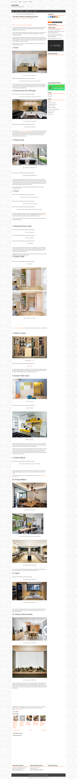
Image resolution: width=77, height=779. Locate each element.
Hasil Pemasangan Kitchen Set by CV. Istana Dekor (42, 724)
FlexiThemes (33, 777)
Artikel (17, 11)
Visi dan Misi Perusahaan (52, 104)
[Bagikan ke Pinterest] (17, 711)
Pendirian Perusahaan (52, 102)
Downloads (21, 11)
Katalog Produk (50, 112)
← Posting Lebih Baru (16, 730)
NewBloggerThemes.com (45, 777)
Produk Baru (27, 11)
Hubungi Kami (25, 1)
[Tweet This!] (16, 709)
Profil (16, 1)
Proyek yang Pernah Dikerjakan (53, 109)
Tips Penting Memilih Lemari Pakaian (54, 38)
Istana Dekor (15, 5)
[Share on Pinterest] (19, 709)
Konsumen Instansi (51, 110)
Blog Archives (59, 22)
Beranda (30, 730)
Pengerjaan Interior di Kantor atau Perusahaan (28, 723)
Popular (50, 22)
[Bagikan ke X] (15, 711)
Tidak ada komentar (31, 18)
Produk (20, 1)
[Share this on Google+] (17, 709)
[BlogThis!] (14, 711)
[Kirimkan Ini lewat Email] (13, 711)
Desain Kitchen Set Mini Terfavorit (54, 29)
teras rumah (44, 214)
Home (12, 1)
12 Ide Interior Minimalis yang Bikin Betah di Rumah (25, 16)
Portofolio (31, 1)
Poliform (30, 366)
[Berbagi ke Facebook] (16, 711)
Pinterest (32, 360)
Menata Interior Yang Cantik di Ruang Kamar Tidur (36, 723)
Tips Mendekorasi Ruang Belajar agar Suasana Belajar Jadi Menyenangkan (56, 32)
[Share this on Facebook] (15, 709)
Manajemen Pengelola (52, 107)
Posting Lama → (44, 730)
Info (31, 11)
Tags (54, 22)
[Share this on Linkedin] (20, 709)
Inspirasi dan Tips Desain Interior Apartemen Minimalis (22, 724)
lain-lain (35, 11)
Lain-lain (49, 96)
